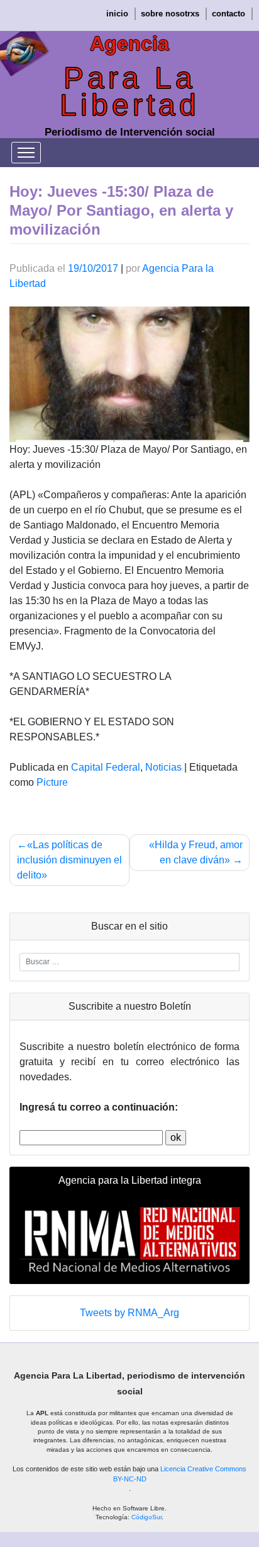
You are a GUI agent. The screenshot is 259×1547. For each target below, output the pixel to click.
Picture (52, 782)
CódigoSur (146, 1517)
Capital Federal (105, 767)
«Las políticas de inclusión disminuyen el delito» (69, 859)
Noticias (163, 767)
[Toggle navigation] (26, 152)
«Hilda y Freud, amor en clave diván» (196, 852)
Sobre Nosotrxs (170, 13)
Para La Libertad (130, 91)
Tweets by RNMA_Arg (129, 1312)
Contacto (228, 13)
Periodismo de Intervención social (130, 132)
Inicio (117, 13)
